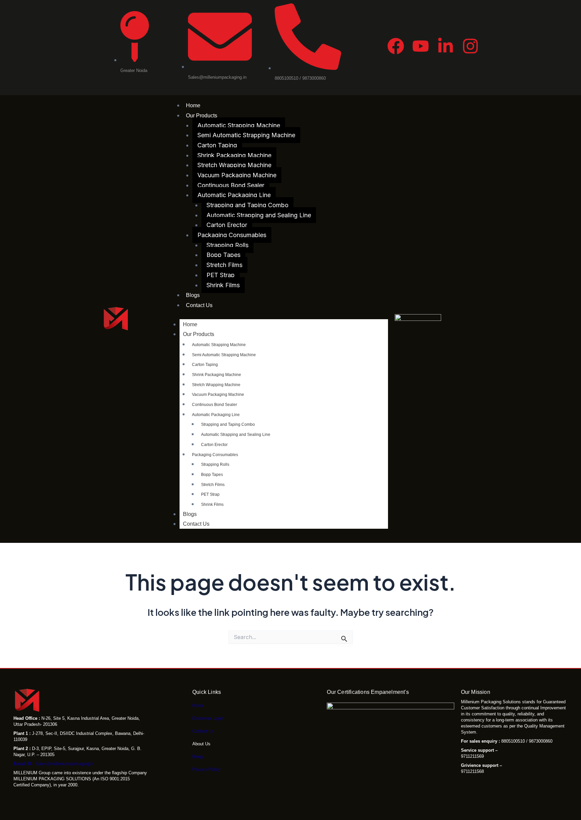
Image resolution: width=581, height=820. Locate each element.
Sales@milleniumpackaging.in (53, 763)
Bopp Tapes (223, 254)
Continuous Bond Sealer (230, 185)
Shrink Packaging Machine (234, 155)
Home (193, 105)
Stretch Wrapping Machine (234, 165)
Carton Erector (226, 224)
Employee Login (208, 718)
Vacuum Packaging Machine (236, 175)
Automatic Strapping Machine (238, 125)
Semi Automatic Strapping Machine (246, 135)
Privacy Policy (206, 769)
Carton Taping (217, 145)
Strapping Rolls (227, 245)
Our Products (201, 115)
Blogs (193, 295)
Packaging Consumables (231, 234)
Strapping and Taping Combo (247, 205)
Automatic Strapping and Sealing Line (258, 215)
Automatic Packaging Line (234, 194)
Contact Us (199, 305)
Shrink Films (223, 285)
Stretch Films (224, 264)
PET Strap (220, 274)
